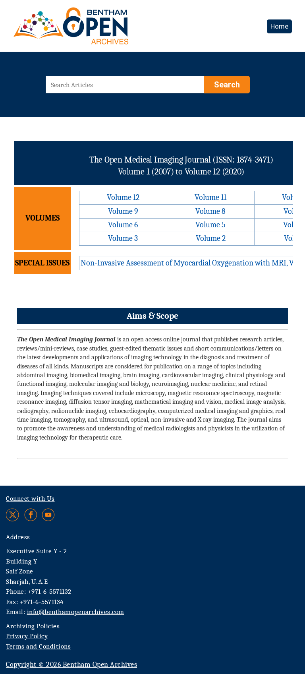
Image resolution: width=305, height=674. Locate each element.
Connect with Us (30, 498)
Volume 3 (123, 238)
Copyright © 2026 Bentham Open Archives (71, 664)
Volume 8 (210, 211)
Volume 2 (211, 238)
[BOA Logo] (94, 29)
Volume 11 (210, 197)
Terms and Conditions (38, 646)
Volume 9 (123, 211)
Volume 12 (123, 197)
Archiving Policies (33, 626)
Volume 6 (123, 224)
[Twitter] (13, 515)
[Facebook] (31, 515)
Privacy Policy (27, 636)
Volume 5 (210, 224)
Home (279, 26)
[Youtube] (48, 515)
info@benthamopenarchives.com (75, 612)
